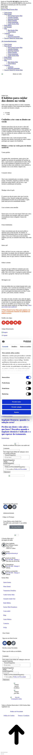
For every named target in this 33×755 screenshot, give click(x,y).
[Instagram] (10, 507)
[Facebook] (5, 507)
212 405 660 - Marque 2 (13, 566)
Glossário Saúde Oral (9, 599)
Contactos (6, 623)
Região (9, 460)
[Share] (3, 752)
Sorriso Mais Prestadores (10, 607)
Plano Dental (7, 586)
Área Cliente (6, 633)
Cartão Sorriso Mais (8, 594)
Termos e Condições (23, 715)
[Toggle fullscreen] (5, 752)
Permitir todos (16, 401)
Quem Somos (7, 582)
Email (8, 463)
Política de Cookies (9, 715)
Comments (6, 448)
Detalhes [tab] (14, 346)
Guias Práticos (7, 619)
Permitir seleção (16, 407)
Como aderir (6, 611)
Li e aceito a (17, 469)
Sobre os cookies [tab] (25, 346)
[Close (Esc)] (1, 752)
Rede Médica (7, 603)
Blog (4, 615)
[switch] (28, 382)
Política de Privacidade (20, 469)
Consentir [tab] (5, 346)
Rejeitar (16, 412)
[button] (4, 323)
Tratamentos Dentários (9, 590)
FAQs (5, 627)
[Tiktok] (14, 507)
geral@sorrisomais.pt (12, 553)
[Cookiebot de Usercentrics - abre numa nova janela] (23, 341)
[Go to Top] (16, 750)
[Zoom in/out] (6, 752)
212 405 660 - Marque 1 (13, 559)
